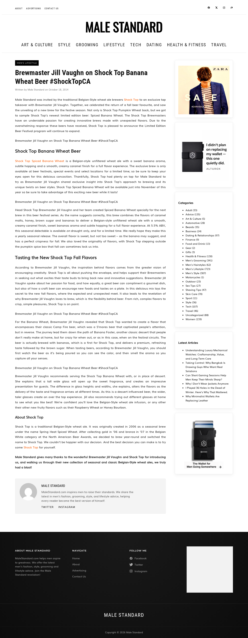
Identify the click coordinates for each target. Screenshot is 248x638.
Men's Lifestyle (195, 269)
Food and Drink (195, 243)
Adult (189, 210)
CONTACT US (51, 8)
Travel (219, 44)
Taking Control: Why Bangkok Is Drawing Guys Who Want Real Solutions (205, 367)
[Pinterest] (231, 8)
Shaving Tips (193, 290)
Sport (189, 298)
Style (64, 44)
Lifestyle (114, 44)
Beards (190, 227)
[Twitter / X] (216, 8)
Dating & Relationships (200, 235)
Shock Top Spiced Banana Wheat (39, 161)
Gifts (188, 252)
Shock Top (131, 99)
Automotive (193, 223)
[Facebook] (209, 8)
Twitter (47, 507)
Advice (190, 214)
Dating (154, 44)
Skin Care (191, 294)
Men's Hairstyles (196, 264)
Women (190, 319)
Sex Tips (191, 285)
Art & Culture (37, 44)
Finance (190, 239)
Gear (188, 248)
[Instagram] (224, 8)
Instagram (66, 507)
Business (191, 231)
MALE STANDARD (124, 26)
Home (76, 558)
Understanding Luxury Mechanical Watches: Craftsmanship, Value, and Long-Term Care (206, 354)
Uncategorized (195, 315)
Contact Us (79, 576)
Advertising (33, 8)
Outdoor (191, 281)
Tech (135, 44)
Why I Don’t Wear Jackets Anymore (207, 383)
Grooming (87, 44)
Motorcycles (193, 277)
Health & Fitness (186, 44)
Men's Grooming (196, 260)
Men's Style (192, 273)
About (19, 8)
